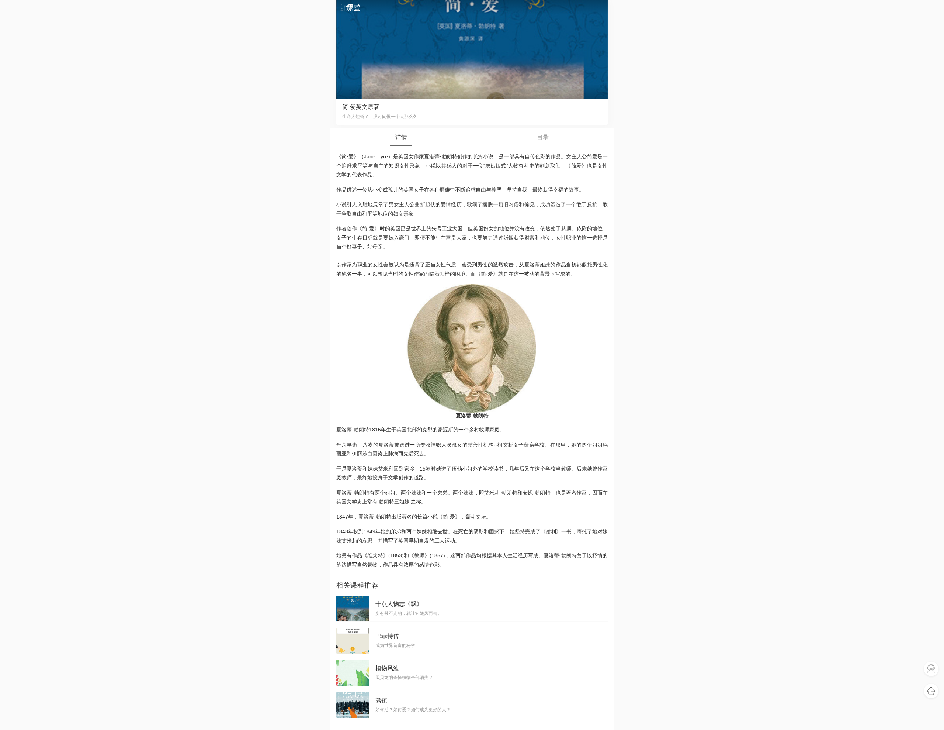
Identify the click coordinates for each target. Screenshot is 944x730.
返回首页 (931, 691)
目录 (543, 137)
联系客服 (931, 669)
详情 (401, 137)
